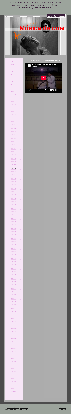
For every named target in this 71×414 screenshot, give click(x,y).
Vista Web (63, 409)
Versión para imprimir (13, 408)
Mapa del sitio (24, 408)
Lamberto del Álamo (56, 16)
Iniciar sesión (62, 408)
